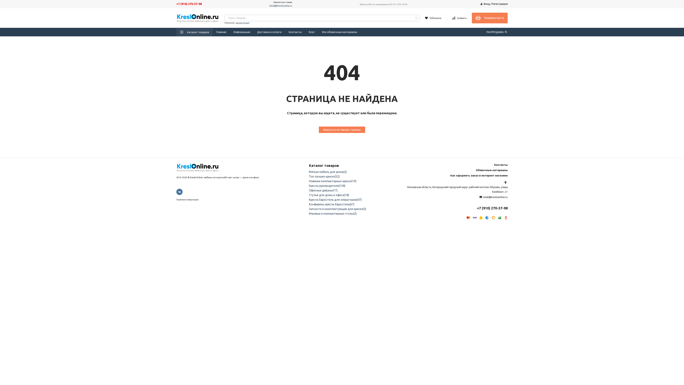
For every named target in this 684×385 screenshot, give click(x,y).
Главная (221, 32)
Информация (241, 32)
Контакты (295, 32)
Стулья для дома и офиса (329, 195)
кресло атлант (243, 23)
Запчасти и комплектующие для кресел (337, 209)
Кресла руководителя (327, 185)
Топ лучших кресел (324, 176)
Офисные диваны (323, 190)
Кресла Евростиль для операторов (335, 199)
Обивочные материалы (492, 170)
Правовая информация (187, 200)
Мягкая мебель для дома (328, 171)
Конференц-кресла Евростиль (331, 204)
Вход (487, 3)
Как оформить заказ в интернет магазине (479, 175)
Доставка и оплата (269, 32)
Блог (312, 32)
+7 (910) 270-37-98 (189, 4)
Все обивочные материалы (339, 32)
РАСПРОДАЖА (495, 32)
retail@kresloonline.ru (280, 5)
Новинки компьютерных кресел (332, 181)
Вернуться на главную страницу (342, 129)
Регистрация (500, 3)
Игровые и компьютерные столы (333, 213)
